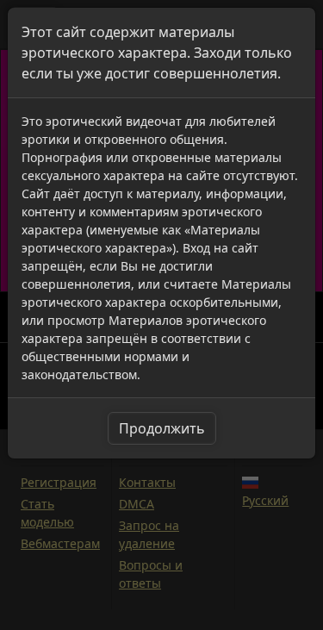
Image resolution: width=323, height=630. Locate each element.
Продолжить (162, 428)
